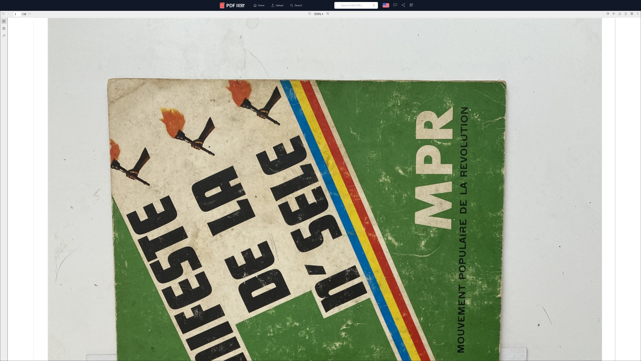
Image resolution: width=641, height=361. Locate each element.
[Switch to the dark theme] (607, 13)
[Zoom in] (328, 13)
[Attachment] (4, 35)
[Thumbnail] (4, 21)
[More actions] (637, 13)
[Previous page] (9, 13)
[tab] (4, 21)
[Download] (625, 13)
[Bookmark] (4, 28)
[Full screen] (613, 13)
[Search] (3, 13)
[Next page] (29, 13)
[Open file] (619, 13)
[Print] (631, 13)
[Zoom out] (309, 13)
